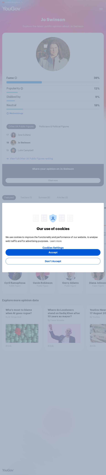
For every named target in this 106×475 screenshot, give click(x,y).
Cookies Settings (53, 247)
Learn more (56, 241)
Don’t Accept (53, 261)
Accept (53, 252)
